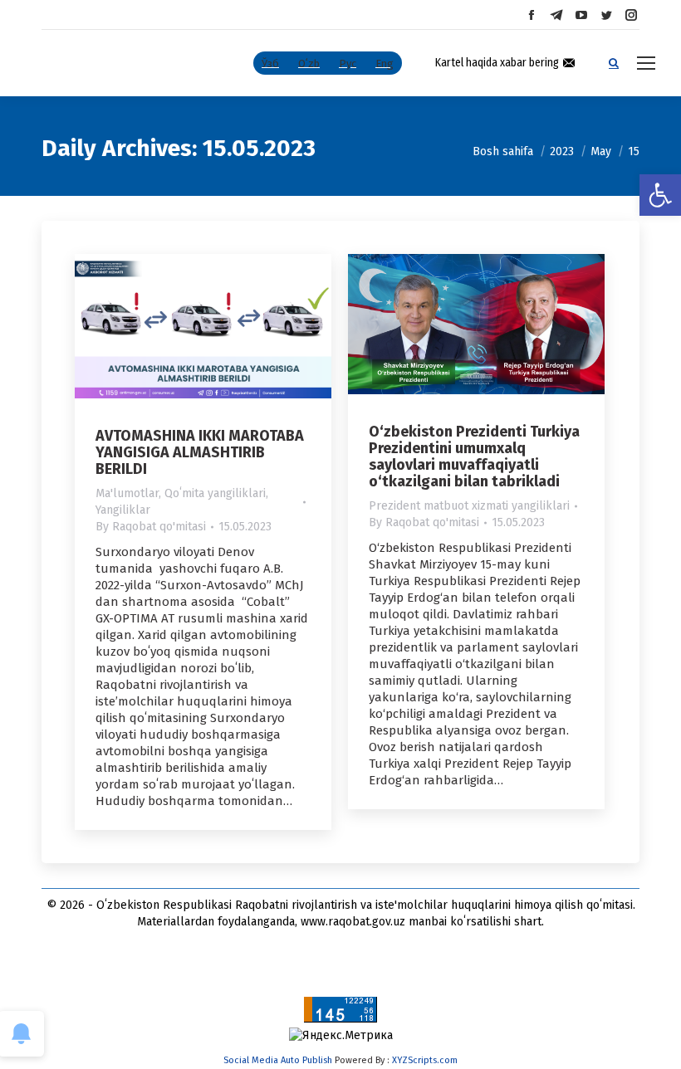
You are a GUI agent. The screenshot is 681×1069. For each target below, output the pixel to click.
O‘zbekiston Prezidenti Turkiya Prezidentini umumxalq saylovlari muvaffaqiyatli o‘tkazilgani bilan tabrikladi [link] (474, 456)
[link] (660, 195)
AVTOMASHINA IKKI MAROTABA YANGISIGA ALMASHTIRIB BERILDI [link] (200, 452)
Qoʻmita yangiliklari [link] (215, 493)
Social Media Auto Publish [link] (277, 1060)
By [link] (151, 527)
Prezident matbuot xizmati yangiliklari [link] (469, 506)
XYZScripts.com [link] (425, 1060)
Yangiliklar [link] (123, 510)
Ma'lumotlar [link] (127, 493)
